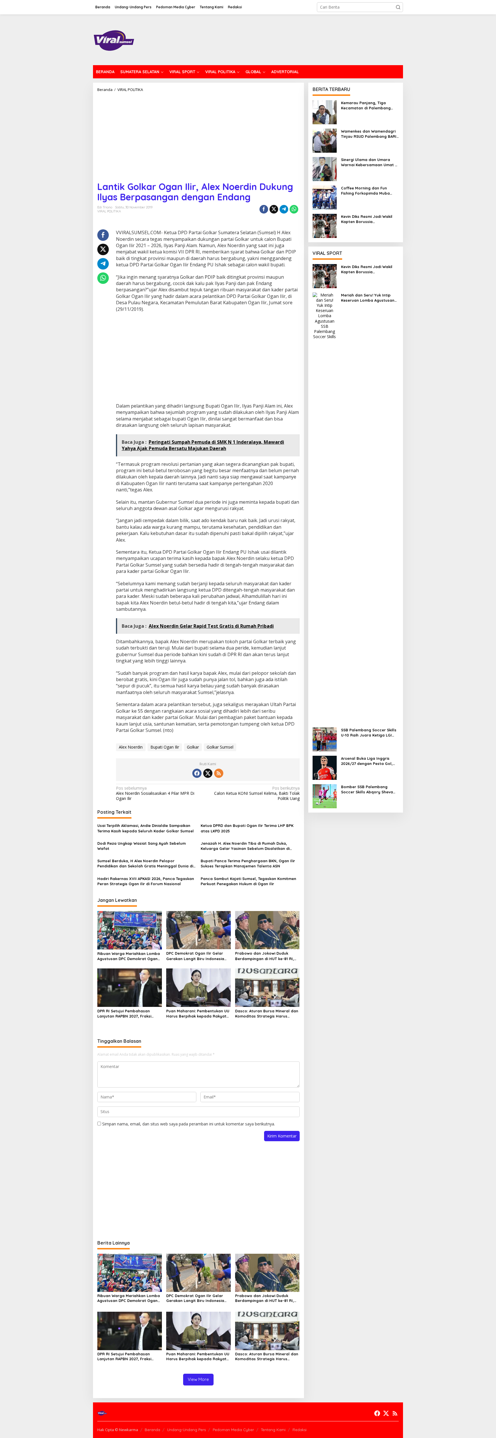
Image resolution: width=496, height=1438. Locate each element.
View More (198, 1379)
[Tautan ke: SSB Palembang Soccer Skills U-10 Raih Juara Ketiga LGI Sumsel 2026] (325, 739)
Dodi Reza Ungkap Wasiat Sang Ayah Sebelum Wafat (141, 846)
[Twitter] (207, 773)
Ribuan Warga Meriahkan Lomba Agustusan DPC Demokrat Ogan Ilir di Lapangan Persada (128, 956)
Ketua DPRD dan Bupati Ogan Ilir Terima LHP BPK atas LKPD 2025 (247, 828)
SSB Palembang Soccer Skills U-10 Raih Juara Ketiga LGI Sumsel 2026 (368, 733)
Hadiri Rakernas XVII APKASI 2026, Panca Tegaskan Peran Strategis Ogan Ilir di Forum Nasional (145, 881)
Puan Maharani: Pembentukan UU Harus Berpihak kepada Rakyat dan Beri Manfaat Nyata (197, 1014)
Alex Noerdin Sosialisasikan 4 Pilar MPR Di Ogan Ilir (155, 793)
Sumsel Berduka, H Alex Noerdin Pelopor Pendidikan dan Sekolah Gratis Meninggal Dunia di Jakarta (145, 863)
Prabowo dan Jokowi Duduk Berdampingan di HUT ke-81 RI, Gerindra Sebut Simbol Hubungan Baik (267, 956)
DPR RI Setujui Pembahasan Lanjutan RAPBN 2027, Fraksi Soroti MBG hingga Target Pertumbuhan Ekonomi (124, 1014)
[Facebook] (197, 773)
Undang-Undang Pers (186, 1429)
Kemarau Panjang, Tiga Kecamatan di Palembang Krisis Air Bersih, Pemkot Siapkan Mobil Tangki (366, 105)
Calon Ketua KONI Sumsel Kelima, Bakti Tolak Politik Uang (256, 793)
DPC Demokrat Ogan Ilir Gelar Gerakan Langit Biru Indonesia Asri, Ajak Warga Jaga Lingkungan (195, 956)
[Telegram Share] (284, 209)
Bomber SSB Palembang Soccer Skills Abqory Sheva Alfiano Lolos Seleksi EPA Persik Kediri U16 (367, 789)
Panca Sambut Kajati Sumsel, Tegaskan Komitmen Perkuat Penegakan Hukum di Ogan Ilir (248, 881)
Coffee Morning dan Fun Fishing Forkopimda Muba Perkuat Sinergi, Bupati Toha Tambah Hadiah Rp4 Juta (368, 191)
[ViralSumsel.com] (114, 39)
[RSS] (218, 773)
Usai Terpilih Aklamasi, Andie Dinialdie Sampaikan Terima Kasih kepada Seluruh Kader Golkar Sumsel (145, 828)
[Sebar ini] (263, 209)
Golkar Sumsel (220, 747)
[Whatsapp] (294, 209)
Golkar (193, 747)
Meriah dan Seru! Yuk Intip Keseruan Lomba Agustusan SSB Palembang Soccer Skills (368, 298)
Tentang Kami (273, 1429)
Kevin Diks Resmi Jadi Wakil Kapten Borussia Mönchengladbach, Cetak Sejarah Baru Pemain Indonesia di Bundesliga (366, 219)
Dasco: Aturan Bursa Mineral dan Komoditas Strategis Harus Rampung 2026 (266, 1014)
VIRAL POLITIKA (109, 211)
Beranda (152, 1429)
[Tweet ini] (274, 209)
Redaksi (299, 1429)
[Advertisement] (198, 134)
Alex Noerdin (131, 747)
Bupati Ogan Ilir (164, 747)
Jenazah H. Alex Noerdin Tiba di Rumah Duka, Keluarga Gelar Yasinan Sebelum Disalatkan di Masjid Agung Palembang (245, 846)
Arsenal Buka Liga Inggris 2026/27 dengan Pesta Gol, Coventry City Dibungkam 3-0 (369, 761)
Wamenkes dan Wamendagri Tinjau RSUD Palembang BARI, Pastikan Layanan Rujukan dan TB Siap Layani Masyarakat (369, 134)
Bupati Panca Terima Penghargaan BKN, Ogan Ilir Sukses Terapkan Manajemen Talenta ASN (248, 863)
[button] (398, 7)
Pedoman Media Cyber (233, 1429)
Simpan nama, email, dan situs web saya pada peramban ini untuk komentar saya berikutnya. (188, 1124)
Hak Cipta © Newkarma (117, 1429)
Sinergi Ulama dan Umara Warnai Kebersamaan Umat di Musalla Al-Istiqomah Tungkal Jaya (369, 162)
